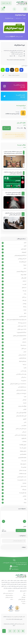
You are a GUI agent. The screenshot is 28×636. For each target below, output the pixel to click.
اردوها (24, 265)
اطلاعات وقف (23, 275)
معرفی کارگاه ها (23, 445)
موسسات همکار (22, 470)
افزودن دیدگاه (7, 128)
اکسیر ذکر (24, 526)
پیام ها (24, 307)
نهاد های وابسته (22, 493)
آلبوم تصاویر (23, 249)
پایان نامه (24, 300)
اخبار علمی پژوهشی (22, 259)
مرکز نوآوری (24, 438)
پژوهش (24, 304)
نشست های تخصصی (21, 477)
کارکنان (24, 409)
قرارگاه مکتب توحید (22, 406)
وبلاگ (24, 595)
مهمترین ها (23, 467)
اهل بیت (24, 284)
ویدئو (25, 502)
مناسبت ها (24, 461)
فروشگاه (23, 597)
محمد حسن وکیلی (9, 597)
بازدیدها (24, 291)
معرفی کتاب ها (23, 448)
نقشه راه (24, 483)
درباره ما (23, 603)
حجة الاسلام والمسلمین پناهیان (19, 336)
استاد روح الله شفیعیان (21, 271)
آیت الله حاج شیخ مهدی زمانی (20, 255)
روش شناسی (23, 371)
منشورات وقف (23, 464)
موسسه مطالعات (13, 52)
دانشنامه (18, 18)
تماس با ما (23, 601)
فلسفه (24, 403)
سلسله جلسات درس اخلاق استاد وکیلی (18, 384)
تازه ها (25, 310)
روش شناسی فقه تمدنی (21, 374)
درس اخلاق (24, 348)
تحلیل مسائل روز (23, 316)
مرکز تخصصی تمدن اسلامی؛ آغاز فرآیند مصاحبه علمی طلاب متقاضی (13, 214)
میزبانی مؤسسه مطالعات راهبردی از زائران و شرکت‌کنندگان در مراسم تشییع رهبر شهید (13, 152)
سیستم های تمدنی (22, 387)
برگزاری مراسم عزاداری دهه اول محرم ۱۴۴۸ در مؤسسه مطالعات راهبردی (13, 193)
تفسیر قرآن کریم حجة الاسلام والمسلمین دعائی (16, 320)
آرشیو (25, 243)
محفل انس (23, 425)
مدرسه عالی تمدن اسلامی (21, 429)
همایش (24, 496)
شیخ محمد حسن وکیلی (21, 393)
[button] (3, 521)
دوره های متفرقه (22, 361)
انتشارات (24, 281)
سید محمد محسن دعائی (8, 593)
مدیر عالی (24, 432)
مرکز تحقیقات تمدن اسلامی (20, 435)
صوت (25, 397)
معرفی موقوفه (23, 451)
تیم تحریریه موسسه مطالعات (12, 114)
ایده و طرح (24, 287)
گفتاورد (24, 419)
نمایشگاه (24, 490)
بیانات (25, 294)
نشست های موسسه (22, 480)
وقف (25, 499)
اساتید (25, 268)
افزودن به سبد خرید (20, 530)
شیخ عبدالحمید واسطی (21, 390)
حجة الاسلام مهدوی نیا (21, 332)
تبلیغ (25, 313)
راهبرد (25, 368)
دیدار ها (24, 364)
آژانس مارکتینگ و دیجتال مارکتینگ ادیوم (10, 624)
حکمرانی (24, 339)
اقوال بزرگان (23, 278)
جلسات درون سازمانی (21, 329)
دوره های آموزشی (22, 358)
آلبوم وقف (24, 252)
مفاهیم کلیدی (23, 454)
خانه (24, 18)
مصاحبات (24, 441)
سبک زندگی (23, 377)
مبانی (25, 422)
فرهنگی (24, 400)
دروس (24, 352)
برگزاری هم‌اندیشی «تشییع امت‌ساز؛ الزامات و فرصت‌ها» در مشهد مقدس (13, 173)
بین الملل (24, 297)
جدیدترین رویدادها (22, 323)
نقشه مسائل (23, 486)
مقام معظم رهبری (22, 458)
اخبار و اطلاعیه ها (22, 262)
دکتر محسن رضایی (22, 355)
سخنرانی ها (23, 381)
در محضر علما (23, 345)
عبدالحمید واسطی (9, 595)
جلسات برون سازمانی (22, 326)
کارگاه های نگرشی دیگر (21, 413)
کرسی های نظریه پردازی (14, 50)
